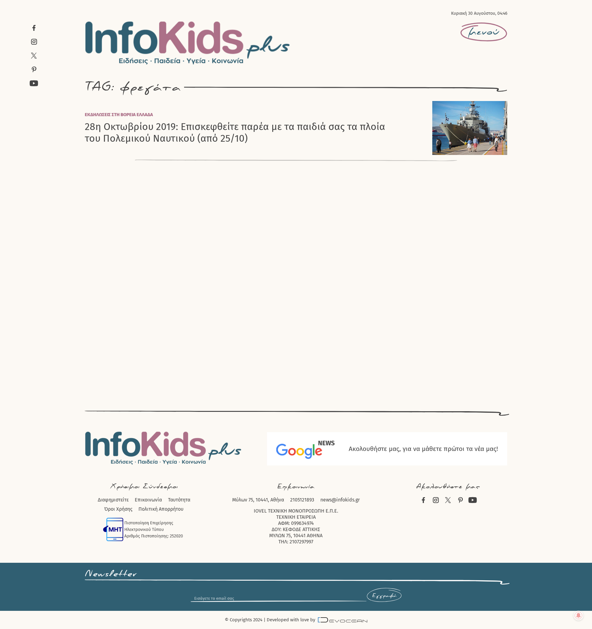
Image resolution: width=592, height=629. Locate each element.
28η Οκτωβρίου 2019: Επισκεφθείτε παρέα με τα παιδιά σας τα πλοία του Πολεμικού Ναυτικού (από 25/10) (235, 132)
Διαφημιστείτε (113, 500)
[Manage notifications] (578, 615)
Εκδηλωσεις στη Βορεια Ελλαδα (119, 114)
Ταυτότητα (179, 500)
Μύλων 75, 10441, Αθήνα (258, 500)
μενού (484, 32)
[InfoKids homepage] (188, 43)
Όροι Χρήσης (118, 509)
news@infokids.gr (340, 500)
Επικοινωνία (148, 500)
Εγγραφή (384, 595)
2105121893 (302, 500)
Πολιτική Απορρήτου (160, 509)
